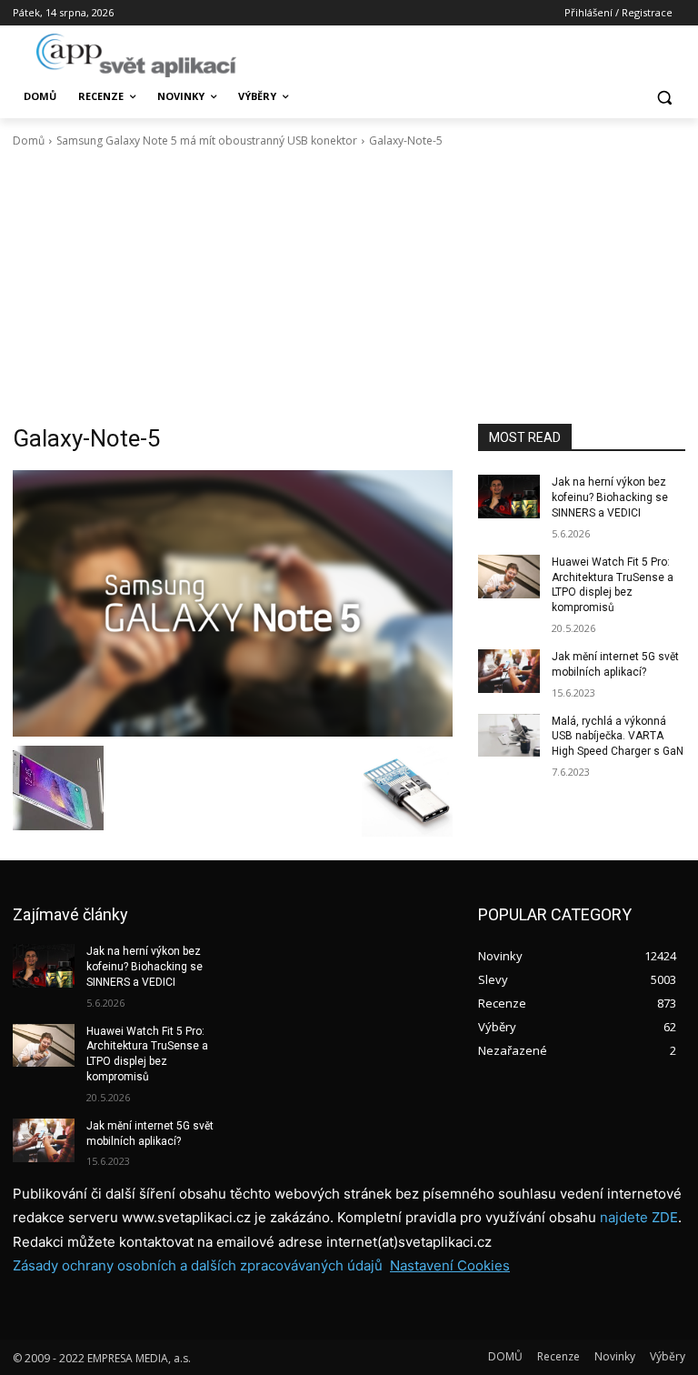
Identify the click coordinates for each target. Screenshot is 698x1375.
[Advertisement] (349, 286)
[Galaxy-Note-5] (233, 603)
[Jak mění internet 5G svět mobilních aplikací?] (509, 671)
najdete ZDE (639, 1217)
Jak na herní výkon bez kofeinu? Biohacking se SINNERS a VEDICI (610, 497)
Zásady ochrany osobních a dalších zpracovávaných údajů (198, 1265)
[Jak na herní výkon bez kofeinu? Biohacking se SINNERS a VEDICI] (509, 496)
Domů (29, 140)
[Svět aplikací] (136, 55)
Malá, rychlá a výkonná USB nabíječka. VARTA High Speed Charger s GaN (617, 736)
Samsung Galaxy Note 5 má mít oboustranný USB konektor (206, 140)
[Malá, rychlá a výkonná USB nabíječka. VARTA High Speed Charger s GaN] (509, 736)
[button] (664, 96)
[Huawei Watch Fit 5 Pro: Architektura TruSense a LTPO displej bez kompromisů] (509, 576)
